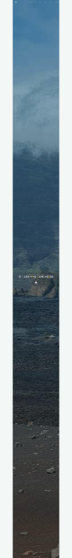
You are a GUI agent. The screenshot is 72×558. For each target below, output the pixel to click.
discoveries (30, 274)
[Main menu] (57, 2)
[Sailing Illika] (16, 2)
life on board (37, 274)
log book (42, 274)
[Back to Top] (69, 555)
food (33, 274)
